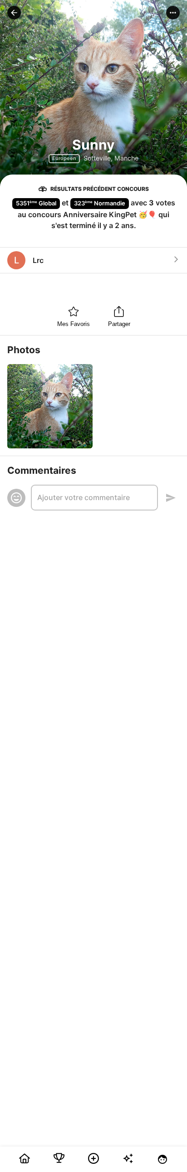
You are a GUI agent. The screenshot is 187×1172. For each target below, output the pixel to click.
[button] (14, 12)
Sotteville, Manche (111, 158)
